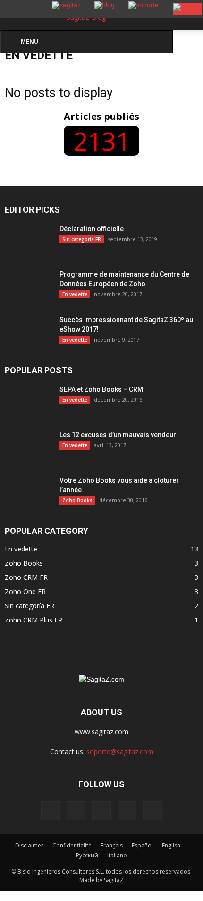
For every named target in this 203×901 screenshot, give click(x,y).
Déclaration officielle (91, 229)
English (171, 845)
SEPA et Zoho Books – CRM (101, 389)
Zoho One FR (25, 591)
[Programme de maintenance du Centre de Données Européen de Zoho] (28, 286)
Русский (87, 855)
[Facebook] (50, 810)
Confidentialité (72, 845)
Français (112, 845)
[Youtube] (152, 810)
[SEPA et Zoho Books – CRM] (28, 401)
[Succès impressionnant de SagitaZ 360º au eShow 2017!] (28, 331)
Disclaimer (29, 845)
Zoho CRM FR (26, 577)
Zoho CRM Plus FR (33, 619)
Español (142, 845)
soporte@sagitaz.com (119, 751)
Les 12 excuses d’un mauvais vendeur (117, 435)
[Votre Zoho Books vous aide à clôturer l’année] (28, 492)
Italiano (117, 855)
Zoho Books (77, 500)
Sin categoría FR (81, 239)
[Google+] (76, 810)
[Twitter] (127, 810)
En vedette (74, 294)
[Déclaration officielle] (28, 240)
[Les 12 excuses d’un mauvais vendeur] (28, 465)
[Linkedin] (101, 810)
